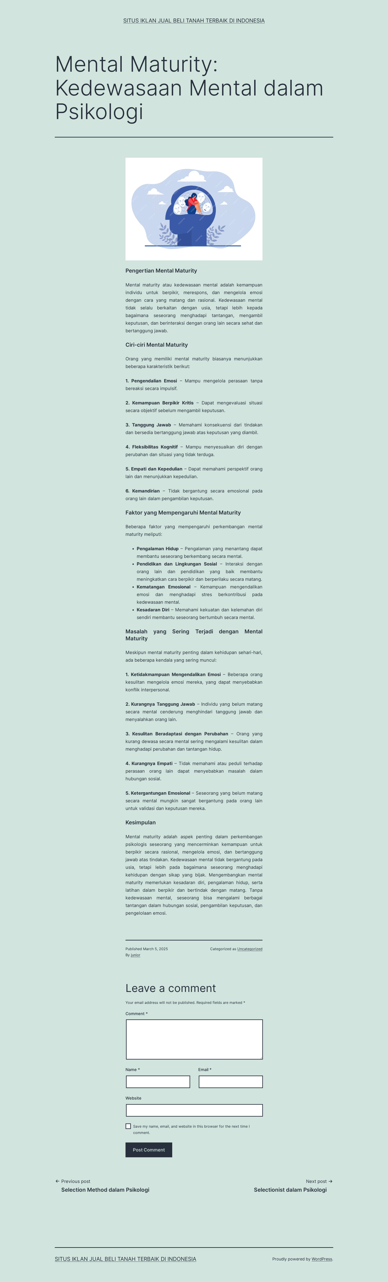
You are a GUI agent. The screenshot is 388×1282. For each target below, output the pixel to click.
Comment (137, 1013)
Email (205, 1069)
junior (135, 955)
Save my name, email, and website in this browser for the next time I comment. (191, 1129)
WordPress (322, 1259)
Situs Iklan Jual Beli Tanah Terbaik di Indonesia (194, 20)
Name (133, 1069)
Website (133, 1098)
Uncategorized (249, 949)
